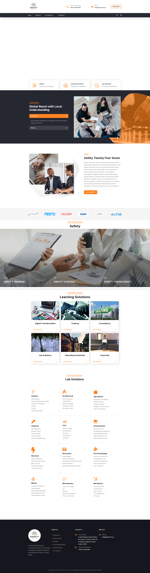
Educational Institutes (75, 355)
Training (75, 323)
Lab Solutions (106, 84)
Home (29, 15)
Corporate (104, 355)
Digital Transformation (45, 323)
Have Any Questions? (75, 5)
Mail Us (96, 5)
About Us (38, 15)
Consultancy (104, 323)
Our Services (48, 15)
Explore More (90, 192)
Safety (41, 84)
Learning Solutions (77, 84)
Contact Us (61, 15)
